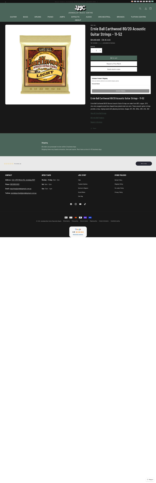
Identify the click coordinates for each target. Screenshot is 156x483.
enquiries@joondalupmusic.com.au (20, 189)
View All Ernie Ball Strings (98, 113)
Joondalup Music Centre (46, 221)
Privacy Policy (119, 192)
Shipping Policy (119, 184)
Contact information (104, 221)
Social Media (81, 192)
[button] (140, 8)
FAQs (79, 180)
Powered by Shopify (56, 221)
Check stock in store (113, 69)
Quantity (93, 46)
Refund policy (66, 221)
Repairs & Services (96, 122)
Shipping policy (93, 221)
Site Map (80, 196)
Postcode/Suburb (96, 83)
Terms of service (84, 221)
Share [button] (94, 128)
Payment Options (83, 184)
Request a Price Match (114, 64)
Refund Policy (118, 180)
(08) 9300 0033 (14, 184)
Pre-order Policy (119, 188)
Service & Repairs (83, 188)
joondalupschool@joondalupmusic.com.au (23, 193)
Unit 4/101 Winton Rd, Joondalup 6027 (23, 180)
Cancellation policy (115, 221)
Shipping (100, 43)
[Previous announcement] (5, 2)
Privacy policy (75, 221)
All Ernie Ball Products (97, 118)
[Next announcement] (150, 2)
